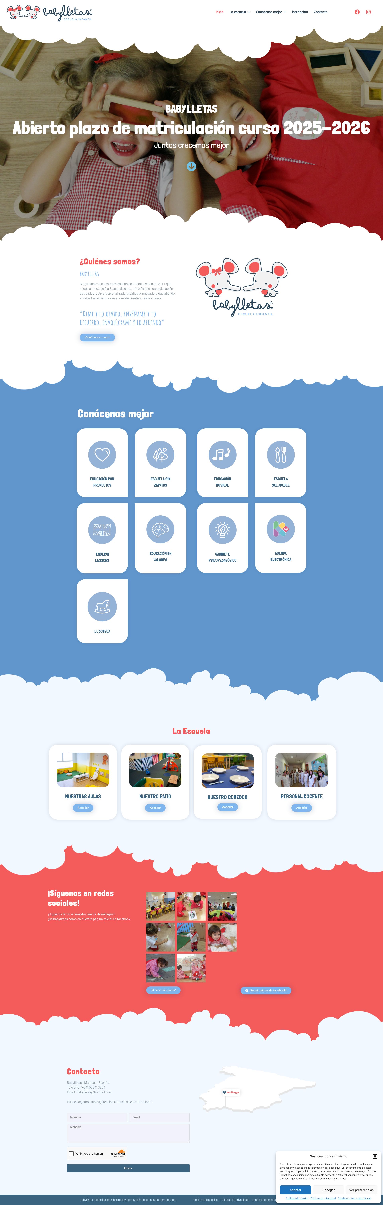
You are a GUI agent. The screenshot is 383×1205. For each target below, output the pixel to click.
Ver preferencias (361, 1190)
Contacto (321, 12)
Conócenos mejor (269, 12)
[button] (375, 1156)
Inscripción (300, 12)
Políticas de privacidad (323, 1198)
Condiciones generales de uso (354, 1198)
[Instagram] (368, 12)
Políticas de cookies (297, 1198)
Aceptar (295, 1190)
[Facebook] (357, 12)
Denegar (328, 1190)
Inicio (220, 12)
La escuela (238, 12)
